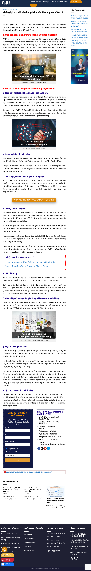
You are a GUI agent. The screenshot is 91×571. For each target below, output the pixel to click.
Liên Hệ (66, 2)
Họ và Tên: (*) (8, 428)
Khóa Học (46, 2)
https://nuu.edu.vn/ (51, 439)
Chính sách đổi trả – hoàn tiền (56, 543)
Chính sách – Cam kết (53, 537)
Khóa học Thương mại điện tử (10, 543)
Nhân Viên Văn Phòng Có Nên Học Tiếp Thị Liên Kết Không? (79, 36)
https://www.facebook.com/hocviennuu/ (52, 444)
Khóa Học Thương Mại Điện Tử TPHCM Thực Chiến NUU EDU (79, 17)
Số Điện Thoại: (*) (9, 442)
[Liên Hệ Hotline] (7, 559)
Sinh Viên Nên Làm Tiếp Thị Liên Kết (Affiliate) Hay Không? (79, 31)
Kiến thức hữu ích (29, 550)
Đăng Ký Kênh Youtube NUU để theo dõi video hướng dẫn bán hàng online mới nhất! (29, 472)
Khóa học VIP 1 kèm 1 (8, 551)
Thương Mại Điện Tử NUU (10, 9)
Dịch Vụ (53, 2)
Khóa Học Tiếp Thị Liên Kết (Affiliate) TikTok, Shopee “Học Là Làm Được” (79, 24)
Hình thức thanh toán (53, 546)
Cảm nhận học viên (29, 542)
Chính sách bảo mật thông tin (56, 533)
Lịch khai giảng (28, 534)
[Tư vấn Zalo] (7, 564)
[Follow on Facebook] (38, 448)
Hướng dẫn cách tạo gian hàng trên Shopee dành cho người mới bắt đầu (30, 262)
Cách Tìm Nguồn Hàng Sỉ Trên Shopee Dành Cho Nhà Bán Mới (26, 266)
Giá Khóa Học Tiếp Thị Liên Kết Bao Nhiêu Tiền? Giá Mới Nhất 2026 (79, 43)
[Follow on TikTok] (42, 448)
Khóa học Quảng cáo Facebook (10, 547)
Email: (6, 435)
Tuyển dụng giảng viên (53, 551)
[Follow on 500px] (48, 448)
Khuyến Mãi (60, 2)
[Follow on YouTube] (45, 448)
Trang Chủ (32, 2)
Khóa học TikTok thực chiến (9, 534)
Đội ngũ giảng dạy (29, 538)
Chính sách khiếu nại (53, 540)
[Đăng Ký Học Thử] (7, 555)
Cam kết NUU (28, 546)
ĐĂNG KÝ (33, 5)
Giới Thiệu (39, 2)
